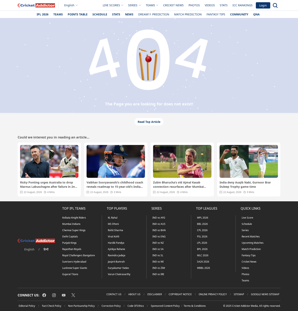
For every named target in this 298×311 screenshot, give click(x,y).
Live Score (247, 217)
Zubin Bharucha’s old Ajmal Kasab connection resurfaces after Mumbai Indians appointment (178, 184)
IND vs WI (158, 261)
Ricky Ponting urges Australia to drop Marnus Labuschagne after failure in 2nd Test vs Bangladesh (48, 184)
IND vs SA (158, 249)
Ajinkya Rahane (116, 249)
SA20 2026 (203, 261)
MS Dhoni (113, 224)
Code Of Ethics (136, 306)
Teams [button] (150, 5)
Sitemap (239, 294)
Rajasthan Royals (71, 249)
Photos (194, 5)
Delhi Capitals (70, 236)
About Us (134, 294)
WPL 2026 (202, 217)
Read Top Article (149, 122)
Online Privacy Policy (213, 294)
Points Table (78, 14)
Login (263, 5)
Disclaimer (154, 294)
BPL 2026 (202, 249)
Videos (210, 5)
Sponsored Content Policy (165, 306)
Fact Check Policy (51, 306)
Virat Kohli (113, 236)
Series (245, 230)
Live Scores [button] (111, 5)
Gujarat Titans (70, 274)
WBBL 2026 (203, 268)
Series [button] (132, 5)
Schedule (99, 14)
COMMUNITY (239, 14)
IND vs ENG (159, 236)
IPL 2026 (42, 14)
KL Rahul (112, 217)
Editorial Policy (27, 306)
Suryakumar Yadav (118, 268)
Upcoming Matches (253, 243)
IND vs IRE (158, 274)
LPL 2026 (202, 243)
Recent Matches (251, 236)
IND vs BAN (159, 230)
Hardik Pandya (116, 243)
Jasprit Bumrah (116, 261)
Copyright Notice (180, 294)
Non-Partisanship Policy (81, 306)
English (69, 5)
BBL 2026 (202, 224)
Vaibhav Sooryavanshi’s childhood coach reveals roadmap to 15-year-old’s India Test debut (115, 184)
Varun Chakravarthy (119, 274)
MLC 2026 (202, 255)
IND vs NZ (158, 243)
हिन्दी (46, 249)
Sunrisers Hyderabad (74, 261)
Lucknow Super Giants (74, 268)
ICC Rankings (243, 5)
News (129, 14)
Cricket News (173, 5)
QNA (256, 14)
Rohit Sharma (115, 230)
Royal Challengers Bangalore (78, 255)
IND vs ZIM (158, 268)
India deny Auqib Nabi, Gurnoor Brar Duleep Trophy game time (245, 184)
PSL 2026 (202, 236)
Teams (58, 14)
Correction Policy (111, 306)
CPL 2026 (202, 230)
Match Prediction (188, 14)
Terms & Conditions (195, 306)
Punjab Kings (69, 243)
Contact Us (113, 294)
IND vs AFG (158, 217)
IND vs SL (157, 255)
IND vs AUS (158, 224)
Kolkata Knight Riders (74, 217)
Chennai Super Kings (74, 230)
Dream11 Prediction (153, 14)
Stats (224, 5)
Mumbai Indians (71, 224)
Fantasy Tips (216, 14)
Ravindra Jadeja (116, 255)
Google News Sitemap (265, 294)
